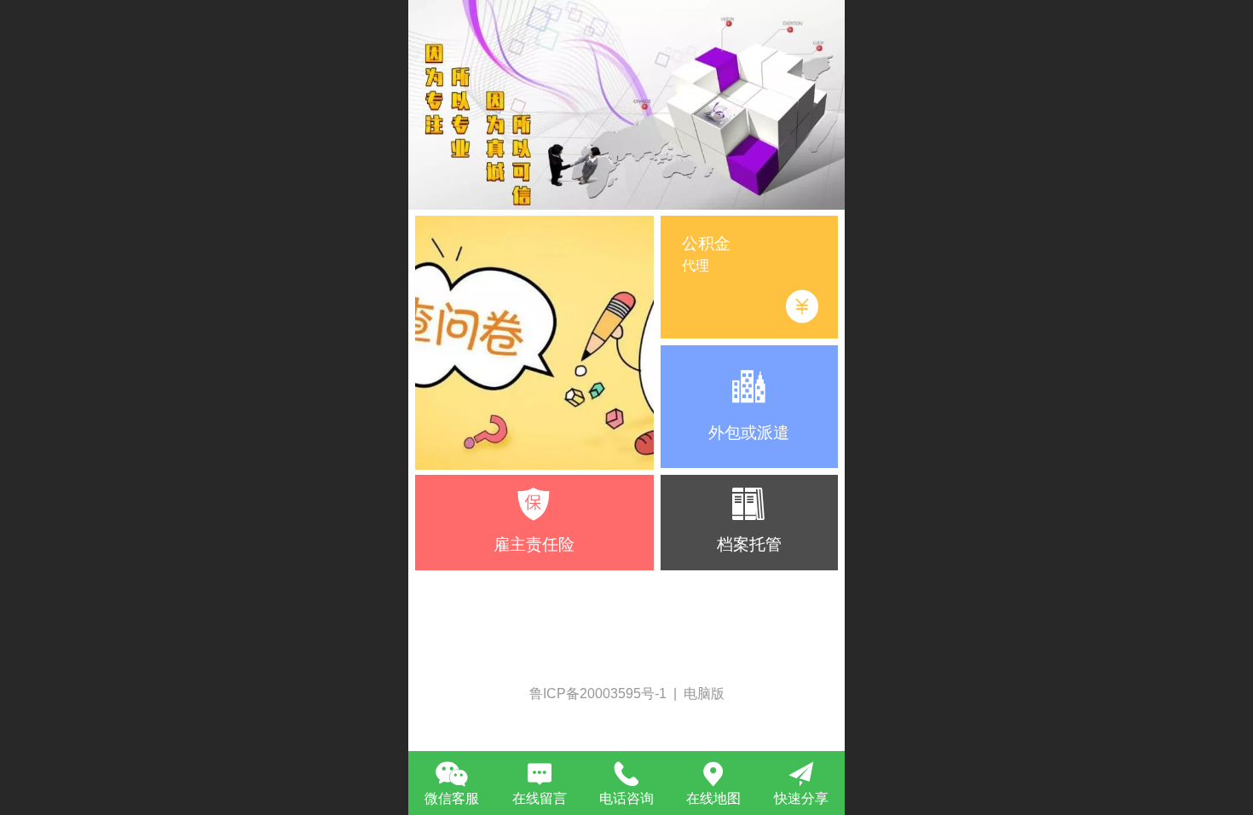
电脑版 (704, 693)
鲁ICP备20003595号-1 (599, 693)
